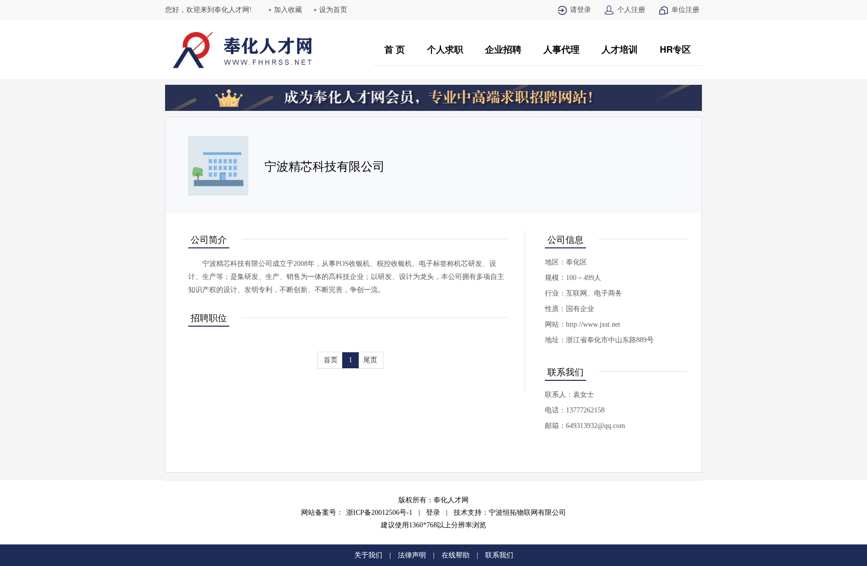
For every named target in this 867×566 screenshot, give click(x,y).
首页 (331, 360)
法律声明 (412, 555)
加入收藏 (288, 10)
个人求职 (445, 49)
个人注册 (631, 10)
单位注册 (685, 10)
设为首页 (333, 10)
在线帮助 (456, 555)
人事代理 (561, 49)
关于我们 (368, 555)
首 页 (394, 49)
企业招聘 (503, 49)
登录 (433, 512)
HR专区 (675, 49)
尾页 (370, 360)
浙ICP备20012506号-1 (379, 512)
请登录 (580, 10)
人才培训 (620, 49)
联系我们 (499, 555)
